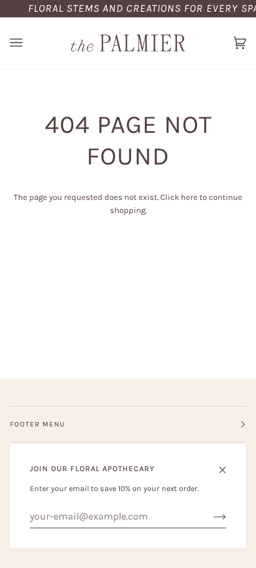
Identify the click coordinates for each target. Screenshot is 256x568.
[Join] (209, 516)
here (189, 197)
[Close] (227, 464)
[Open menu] (28, 43)
